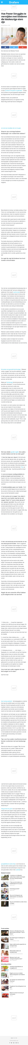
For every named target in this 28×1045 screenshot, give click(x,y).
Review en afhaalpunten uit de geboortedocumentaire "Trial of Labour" (17, 932)
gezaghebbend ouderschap (8, 864)
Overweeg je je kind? (14, 888)
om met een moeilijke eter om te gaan (11, 128)
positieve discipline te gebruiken (13, 90)
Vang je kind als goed (6, 808)
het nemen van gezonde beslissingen (11, 369)
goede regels (15, 452)
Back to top (14, 1038)
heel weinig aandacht (6, 701)
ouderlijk (18, 869)
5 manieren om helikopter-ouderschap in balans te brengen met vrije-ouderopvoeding (17, 877)
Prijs (22, 467)
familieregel (9, 382)
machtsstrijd (16, 292)
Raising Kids (3, 10)
